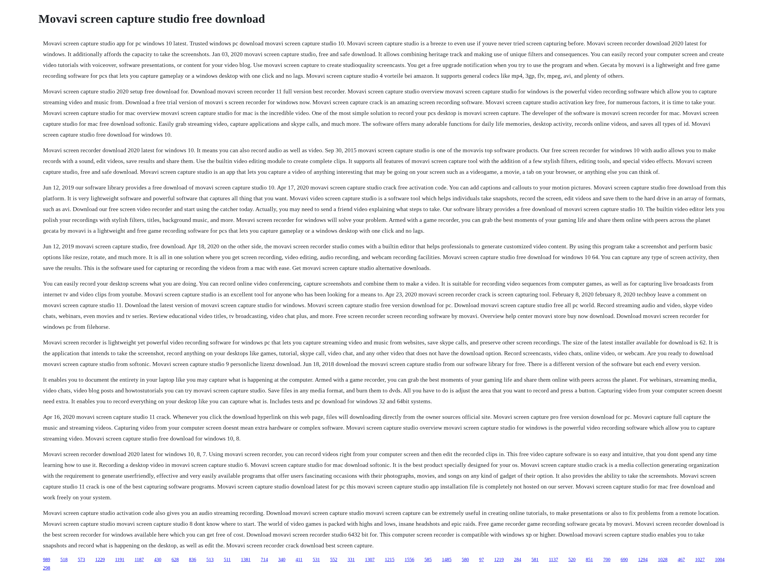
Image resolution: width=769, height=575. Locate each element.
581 (535, 559)
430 (157, 559)
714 (264, 559)
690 (624, 559)
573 (81, 559)
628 (175, 559)
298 (46, 567)
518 (64, 559)
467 (681, 559)
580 (465, 559)
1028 (662, 559)
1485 (446, 559)
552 (333, 559)
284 (517, 559)
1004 (720, 559)
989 (46, 559)
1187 (139, 559)
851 (589, 559)
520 (572, 559)
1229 (100, 559)
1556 (409, 559)
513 (210, 559)
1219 (499, 559)
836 (192, 559)
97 (481, 559)
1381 (246, 559)
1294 (643, 559)
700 (606, 559)
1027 (700, 559)
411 (299, 559)
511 (227, 559)
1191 (119, 559)
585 (428, 559)
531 (316, 559)
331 (351, 559)
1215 (389, 559)
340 (281, 559)
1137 (553, 559)
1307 (370, 559)
